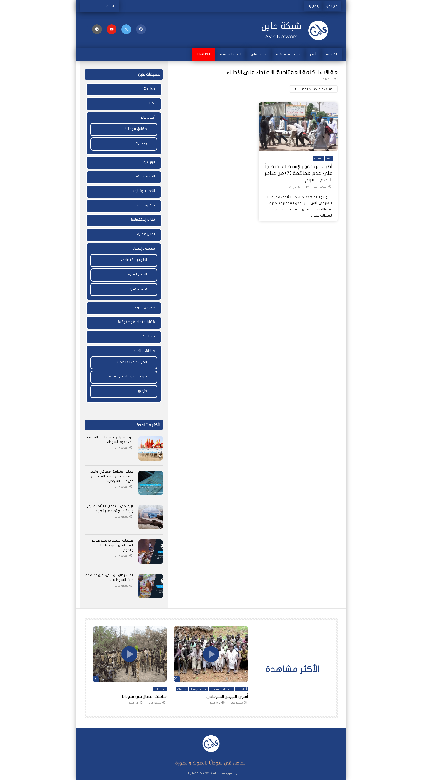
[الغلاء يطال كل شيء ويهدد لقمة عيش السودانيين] (150, 586)
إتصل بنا (313, 6)
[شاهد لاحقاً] (97, 29)
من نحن (332, 6)
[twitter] (126, 29)
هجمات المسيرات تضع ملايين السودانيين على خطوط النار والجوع (112, 545)
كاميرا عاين (258, 54)
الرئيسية (332, 54)
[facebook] (141, 29)
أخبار (313, 54)
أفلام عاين (147, 117)
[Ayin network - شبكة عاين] (297, 30)
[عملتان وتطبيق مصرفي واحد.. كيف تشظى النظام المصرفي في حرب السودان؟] (150, 483)
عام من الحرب (145, 307)
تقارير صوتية (146, 234)
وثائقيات (141, 143)
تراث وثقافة (146, 205)
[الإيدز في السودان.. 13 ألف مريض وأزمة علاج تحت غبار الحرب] (150, 517)
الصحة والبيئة (145, 176)
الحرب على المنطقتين (131, 362)
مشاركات (148, 336)
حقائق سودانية (136, 129)
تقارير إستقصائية (288, 54)
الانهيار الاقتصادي (134, 260)
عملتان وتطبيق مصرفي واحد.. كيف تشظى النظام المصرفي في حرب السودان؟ (112, 476)
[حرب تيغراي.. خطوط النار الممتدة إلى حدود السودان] (150, 448)
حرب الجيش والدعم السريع (128, 376)
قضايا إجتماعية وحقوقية (136, 322)
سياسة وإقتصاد (144, 248)
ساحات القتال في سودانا (144, 696)
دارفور (142, 391)
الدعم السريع (137, 274)
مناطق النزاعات (144, 350)
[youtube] (111, 29)
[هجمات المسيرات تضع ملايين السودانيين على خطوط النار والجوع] (150, 551)
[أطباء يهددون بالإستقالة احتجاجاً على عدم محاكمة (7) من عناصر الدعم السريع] (298, 126)
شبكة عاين (320, 187)
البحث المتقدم (230, 54)
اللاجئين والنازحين (143, 191)
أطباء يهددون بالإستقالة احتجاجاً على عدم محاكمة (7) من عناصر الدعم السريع (299, 173)
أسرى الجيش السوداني (227, 696)
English (203, 54)
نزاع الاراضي (138, 288)
